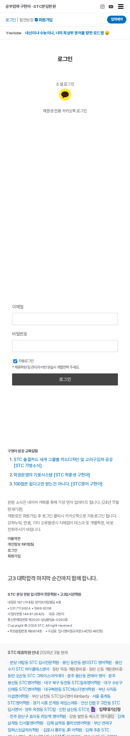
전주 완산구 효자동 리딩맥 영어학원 (38, 716)
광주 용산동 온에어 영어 (86, 675)
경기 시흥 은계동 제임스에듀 (55, 702)
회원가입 (14, 556)
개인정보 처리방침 (21, 544)
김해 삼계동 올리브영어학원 (68, 723)
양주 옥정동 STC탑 (40, 709)
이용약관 (14, 538)
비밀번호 (19, 334)
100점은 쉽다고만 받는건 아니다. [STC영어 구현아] (58, 484)
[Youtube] (111, 6)
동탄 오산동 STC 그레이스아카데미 (36, 675)
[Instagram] (102, 6)
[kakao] (65, 94)
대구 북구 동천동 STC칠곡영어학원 (72, 682)
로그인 (10, 19)
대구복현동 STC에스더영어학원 (69, 689)
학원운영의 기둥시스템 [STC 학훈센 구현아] (52, 475)
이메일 (18, 307)
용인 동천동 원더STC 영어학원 (87, 662)
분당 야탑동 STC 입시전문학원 (34, 662)
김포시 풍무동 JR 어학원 (62, 730)
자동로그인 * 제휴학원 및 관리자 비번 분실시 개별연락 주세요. (45, 364)
